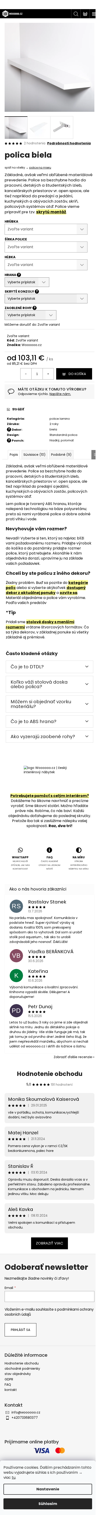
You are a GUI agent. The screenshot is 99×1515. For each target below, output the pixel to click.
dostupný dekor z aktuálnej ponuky (46, 590)
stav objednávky (18, 1374)
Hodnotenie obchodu (49, 1074)
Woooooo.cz (32, 345)
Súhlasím (47, 1503)
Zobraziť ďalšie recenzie (73, 1057)
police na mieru (40, 167)
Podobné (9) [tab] (61, 454)
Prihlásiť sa (20, 1330)
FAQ (8, 1384)
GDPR (9, 1379)
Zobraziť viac (49, 1243)
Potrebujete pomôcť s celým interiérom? (49, 795)
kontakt (11, 1389)
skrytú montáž (51, 212)
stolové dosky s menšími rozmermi (40, 624)
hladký (54, 440)
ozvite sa (68, 592)
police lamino (60, 418)
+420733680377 (25, 1417)
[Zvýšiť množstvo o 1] (48, 373)
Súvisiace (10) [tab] (34, 454)
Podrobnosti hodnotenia (69, 143)
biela (53, 429)
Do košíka (77, 374)
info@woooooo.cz (26, 1412)
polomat (67, 440)
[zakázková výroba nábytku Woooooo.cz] (49, 778)
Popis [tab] (14, 454)
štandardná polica (63, 435)
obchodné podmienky (22, 1368)
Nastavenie (47, 1489)
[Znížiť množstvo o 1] (26, 373)
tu (13, 1477)
